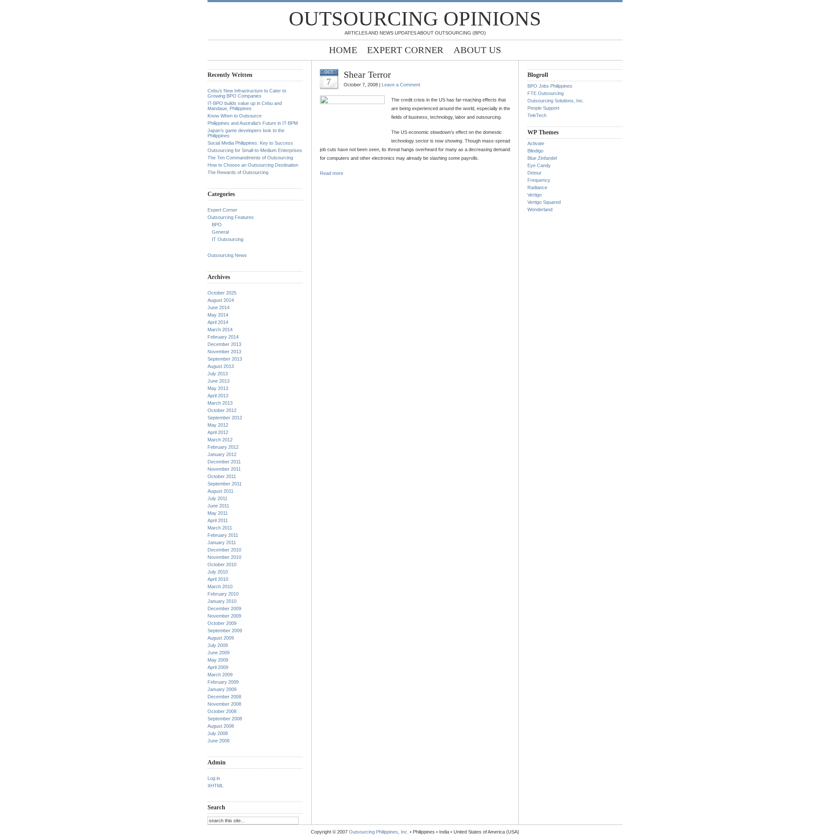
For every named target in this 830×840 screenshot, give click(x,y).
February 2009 (223, 682)
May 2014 (218, 314)
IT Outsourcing (227, 239)
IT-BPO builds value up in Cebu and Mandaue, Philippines (245, 106)
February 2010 (223, 593)
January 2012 (222, 454)
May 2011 (218, 513)
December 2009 (224, 608)
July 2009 (218, 645)
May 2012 (218, 425)
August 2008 (221, 726)
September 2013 (225, 358)
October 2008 (222, 711)
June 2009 (219, 652)
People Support (543, 108)
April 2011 (218, 520)
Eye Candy (539, 165)
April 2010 (218, 579)
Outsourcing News (227, 255)
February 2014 (223, 336)
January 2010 (222, 601)
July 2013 (218, 373)
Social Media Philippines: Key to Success (250, 143)
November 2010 (224, 557)
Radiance (537, 187)
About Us (477, 49)
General (220, 232)
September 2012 (225, 417)
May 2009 (218, 659)
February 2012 (223, 447)
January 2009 (222, 689)
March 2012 (220, 439)
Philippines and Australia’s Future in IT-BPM (253, 123)
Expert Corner (405, 49)
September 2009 (225, 630)
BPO (217, 224)
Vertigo (534, 194)
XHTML (215, 785)
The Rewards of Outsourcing (238, 172)
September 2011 (225, 483)
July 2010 (218, 571)
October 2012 (222, 410)
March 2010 (220, 586)
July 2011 (217, 498)
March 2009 (220, 674)
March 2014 (220, 329)
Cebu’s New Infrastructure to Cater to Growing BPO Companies (247, 93)
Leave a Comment (401, 84)
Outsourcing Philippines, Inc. (379, 831)
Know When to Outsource (235, 115)
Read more (331, 173)
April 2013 (218, 395)
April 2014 (218, 322)
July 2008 (218, 733)
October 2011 (222, 476)
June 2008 (219, 740)
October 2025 (222, 292)
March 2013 (220, 403)
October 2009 (222, 623)
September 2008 (225, 718)
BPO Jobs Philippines (549, 86)
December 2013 (224, 344)
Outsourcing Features (231, 217)
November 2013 (224, 351)
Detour (534, 172)
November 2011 (224, 469)
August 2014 (221, 300)
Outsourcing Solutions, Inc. (555, 100)
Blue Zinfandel (542, 158)
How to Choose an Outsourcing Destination (253, 165)
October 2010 (222, 564)
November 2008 (224, 704)
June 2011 (218, 505)
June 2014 (219, 307)
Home (343, 49)
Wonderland (539, 209)
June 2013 (219, 381)
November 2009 (224, 615)
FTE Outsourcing (545, 93)
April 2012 (218, 432)
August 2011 (220, 491)
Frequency (538, 180)
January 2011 (222, 542)
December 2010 (224, 549)
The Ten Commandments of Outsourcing (250, 157)
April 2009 (218, 667)
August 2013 (221, 366)
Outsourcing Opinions (415, 18)
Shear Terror (367, 74)
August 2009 (221, 637)
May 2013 (218, 388)
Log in (214, 778)
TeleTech (536, 115)
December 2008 (224, 696)
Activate (535, 143)
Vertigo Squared (544, 202)
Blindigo (535, 150)
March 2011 (220, 527)
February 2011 (223, 535)
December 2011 (224, 461)
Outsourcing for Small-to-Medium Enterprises (255, 150)
